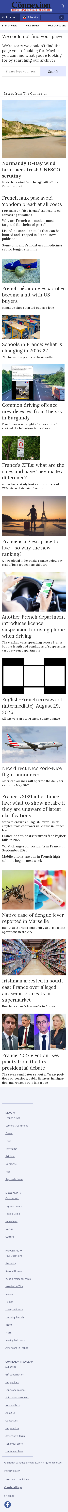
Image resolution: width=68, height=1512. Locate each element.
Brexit (8, 1325)
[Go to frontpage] (32, 7)
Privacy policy (12, 1471)
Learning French (14, 1317)
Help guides (12, 1382)
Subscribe (33, 17)
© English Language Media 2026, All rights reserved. (33, 1462)
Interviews (11, 1221)
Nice (7, 1172)
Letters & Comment (16, 1126)
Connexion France (17, 1361)
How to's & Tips (14, 1286)
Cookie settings (13, 1487)
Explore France (13, 1206)
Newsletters (12, 1405)
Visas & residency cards (18, 1279)
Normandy (11, 1149)
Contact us (11, 1420)
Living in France (14, 1309)
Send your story (14, 1444)
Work (8, 1332)
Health (9, 1302)
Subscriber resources (17, 1397)
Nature (9, 1229)
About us (10, 1413)
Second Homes (13, 1271)
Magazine (11, 1193)
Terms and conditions (16, 1479)
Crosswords (12, 1198)
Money (9, 1294)
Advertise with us (15, 1436)
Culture (9, 1237)
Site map (9, 1496)
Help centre (12, 1428)
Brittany (10, 1156)
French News (9, 25)
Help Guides (32, 25)
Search (53, 72)
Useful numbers (14, 1451)
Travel (9, 1133)
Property (10, 1263)
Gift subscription (14, 1374)
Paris (8, 1141)
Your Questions (57, 25)
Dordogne (11, 1164)
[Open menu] (10, 17)
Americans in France (16, 1348)
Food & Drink (12, 1214)
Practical (12, 1250)
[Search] (62, 6)
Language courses (15, 1390)
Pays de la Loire (14, 1179)
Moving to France (15, 1340)
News (8, 1112)
